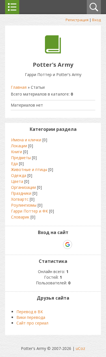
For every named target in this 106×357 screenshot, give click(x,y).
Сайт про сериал (32, 323)
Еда (14, 163)
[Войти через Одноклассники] (77, 244)
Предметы (21, 157)
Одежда (18, 175)
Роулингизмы (23, 205)
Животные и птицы (29, 169)
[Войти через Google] (67, 244)
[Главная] (53, 52)
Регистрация (77, 19)
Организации (23, 187)
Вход (96, 19)
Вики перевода (30, 317)
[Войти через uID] (29, 244)
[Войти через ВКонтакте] (38, 244)
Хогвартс (20, 199)
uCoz (80, 348)
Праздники (21, 193)
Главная (19, 87)
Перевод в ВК (29, 311)
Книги (16, 151)
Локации (19, 145)
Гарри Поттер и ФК (29, 211)
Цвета (17, 181)
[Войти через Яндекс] (57, 244)
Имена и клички (26, 139)
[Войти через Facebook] (48, 244)
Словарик (20, 217)
